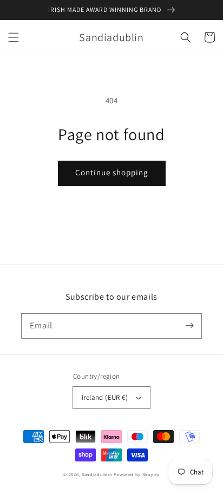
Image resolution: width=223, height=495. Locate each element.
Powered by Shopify (137, 474)
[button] (13, 37)
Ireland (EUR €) (105, 397)
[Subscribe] (189, 326)
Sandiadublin (97, 474)
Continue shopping (111, 172)
